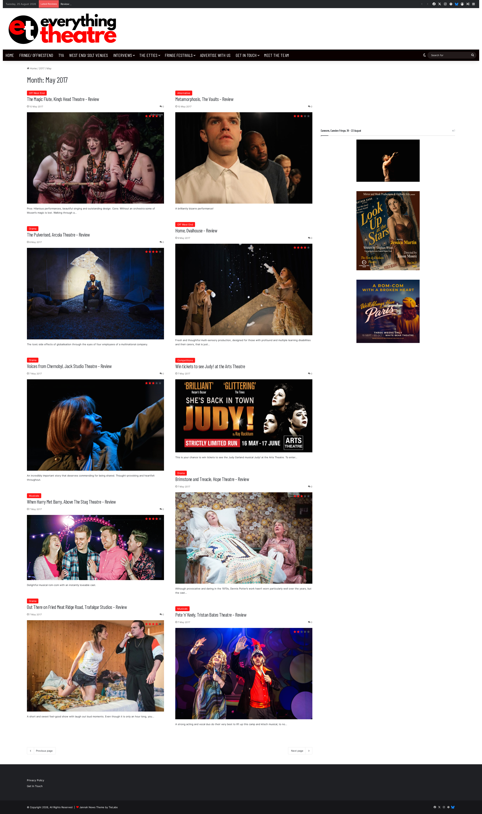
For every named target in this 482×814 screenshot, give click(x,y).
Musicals (34, 495)
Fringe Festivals (179, 55)
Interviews (122, 55)
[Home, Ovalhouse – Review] (243, 289)
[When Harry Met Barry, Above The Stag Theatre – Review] (95, 547)
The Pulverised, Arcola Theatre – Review (58, 234)
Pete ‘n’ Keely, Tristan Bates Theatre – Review (210, 615)
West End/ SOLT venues (88, 55)
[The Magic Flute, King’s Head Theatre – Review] (95, 158)
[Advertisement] (388, 92)
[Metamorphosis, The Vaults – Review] (243, 158)
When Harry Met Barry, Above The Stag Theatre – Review (71, 502)
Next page (297, 750)
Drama (32, 228)
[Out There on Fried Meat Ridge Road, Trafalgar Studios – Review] (95, 666)
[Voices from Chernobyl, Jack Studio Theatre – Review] (95, 425)
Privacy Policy (35, 780)
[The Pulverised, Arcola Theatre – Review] (95, 293)
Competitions (185, 360)
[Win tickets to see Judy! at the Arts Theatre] (243, 415)
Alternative (183, 93)
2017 (41, 68)
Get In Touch (246, 55)
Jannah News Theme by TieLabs (98, 807)
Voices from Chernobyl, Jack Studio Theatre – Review (69, 366)
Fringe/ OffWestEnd (36, 55)
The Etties (148, 55)
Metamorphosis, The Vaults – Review (204, 99)
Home (9, 55)
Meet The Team (276, 55)
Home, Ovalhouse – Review (196, 230)
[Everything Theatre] (64, 29)
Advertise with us (215, 55)
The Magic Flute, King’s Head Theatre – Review (63, 99)
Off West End (37, 93)
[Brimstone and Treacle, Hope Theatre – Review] (243, 538)
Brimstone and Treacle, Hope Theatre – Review (212, 479)
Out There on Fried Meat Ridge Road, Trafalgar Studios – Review (77, 607)
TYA (61, 55)
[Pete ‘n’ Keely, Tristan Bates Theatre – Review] (243, 673)
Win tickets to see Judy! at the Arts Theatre (210, 366)
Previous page (44, 750)
